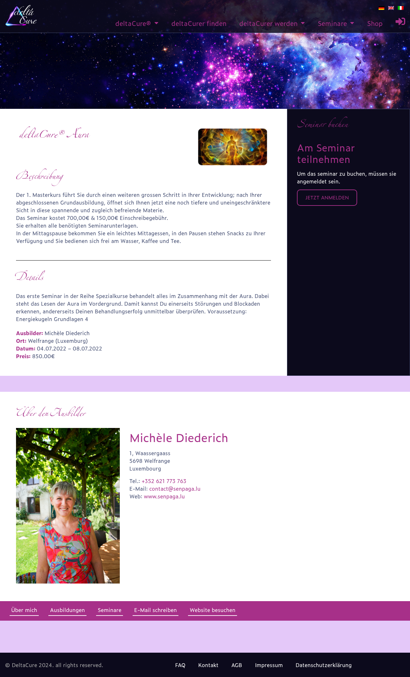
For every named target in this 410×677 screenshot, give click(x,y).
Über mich (24, 610)
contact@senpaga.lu (175, 488)
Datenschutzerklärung (324, 665)
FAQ (180, 665)
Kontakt (208, 665)
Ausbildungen (67, 610)
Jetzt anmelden (327, 197)
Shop (375, 23)
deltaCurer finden (198, 23)
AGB (236, 665)
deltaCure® (133, 23)
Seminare (332, 23)
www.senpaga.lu (164, 496)
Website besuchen (212, 610)
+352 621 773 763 (164, 481)
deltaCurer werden (268, 23)
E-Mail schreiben (155, 610)
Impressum (269, 665)
